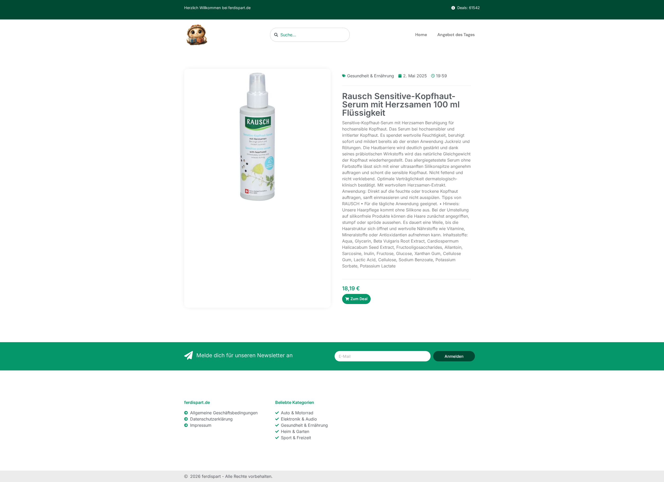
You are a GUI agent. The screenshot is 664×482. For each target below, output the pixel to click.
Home (421, 34)
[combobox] (310, 35)
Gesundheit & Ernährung (370, 75)
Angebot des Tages (456, 34)
